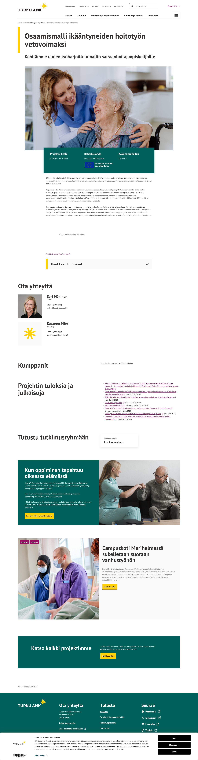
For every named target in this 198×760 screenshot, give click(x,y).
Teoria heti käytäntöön (114, 402)
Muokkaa (173, 745)
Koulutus (104, 711)
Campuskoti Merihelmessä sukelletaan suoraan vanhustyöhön (133, 554)
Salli (174, 738)
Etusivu (20, 23)
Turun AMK (104, 728)
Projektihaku (41, 23)
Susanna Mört (57, 324)
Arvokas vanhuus (114, 442)
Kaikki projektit (108, 656)
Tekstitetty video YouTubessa (58, 254)
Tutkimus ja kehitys (30, 23)
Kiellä (174, 752)
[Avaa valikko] (176, 15)
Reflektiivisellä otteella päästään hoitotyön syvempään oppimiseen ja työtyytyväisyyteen (140, 397)
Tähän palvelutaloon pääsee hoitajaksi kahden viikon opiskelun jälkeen (133, 413)
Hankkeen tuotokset (66, 264)
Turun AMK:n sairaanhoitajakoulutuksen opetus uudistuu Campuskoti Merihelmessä (138, 408)
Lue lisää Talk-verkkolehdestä (38, 517)
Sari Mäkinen (57, 296)
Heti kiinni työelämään (114, 405)
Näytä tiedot (39, 755)
